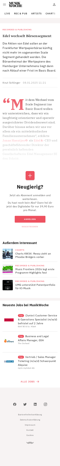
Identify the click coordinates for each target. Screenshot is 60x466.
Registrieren (30, 226)
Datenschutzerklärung (30, 419)
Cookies (30, 435)
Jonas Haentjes (14, 140)
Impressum (30, 425)
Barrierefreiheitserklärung (30, 414)
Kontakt (30, 430)
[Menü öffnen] (4, 4)
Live (7, 13)
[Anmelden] (54, 4)
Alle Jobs (28, 381)
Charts (51, 13)
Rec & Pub (20, 13)
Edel (37, 140)
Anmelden (30, 219)
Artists (36, 13)
